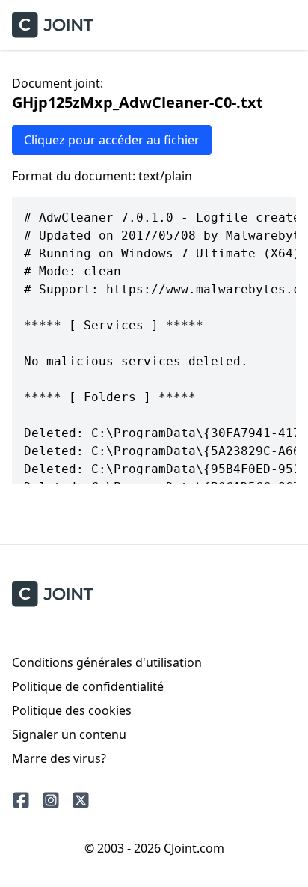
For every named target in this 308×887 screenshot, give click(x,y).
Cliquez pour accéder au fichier (112, 140)
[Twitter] (81, 800)
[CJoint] (52, 594)
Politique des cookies (72, 710)
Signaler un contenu (69, 734)
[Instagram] (51, 800)
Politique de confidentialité (88, 686)
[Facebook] (21, 800)
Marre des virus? (59, 758)
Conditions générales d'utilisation (107, 662)
